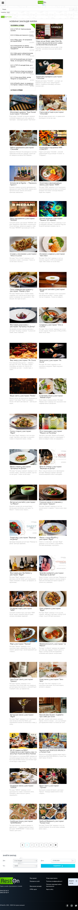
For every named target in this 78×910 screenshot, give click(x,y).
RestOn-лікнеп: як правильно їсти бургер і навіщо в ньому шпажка (22, 85)
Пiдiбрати (57, 866)
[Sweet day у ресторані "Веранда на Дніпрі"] (23, 528)
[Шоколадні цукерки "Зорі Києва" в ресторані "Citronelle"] (23, 102)
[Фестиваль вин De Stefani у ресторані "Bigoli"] (23, 563)
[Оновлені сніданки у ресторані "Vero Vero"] (53, 244)
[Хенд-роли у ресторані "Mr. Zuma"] (53, 350)
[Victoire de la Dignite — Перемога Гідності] (23, 173)
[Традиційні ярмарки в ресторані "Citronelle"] (49, 67)
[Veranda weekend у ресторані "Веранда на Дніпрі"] (53, 563)
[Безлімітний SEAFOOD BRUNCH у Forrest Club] (53, 740)
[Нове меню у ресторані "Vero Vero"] (53, 670)
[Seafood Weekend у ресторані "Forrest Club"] (53, 811)
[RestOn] (3, 17)
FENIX (8, 12)
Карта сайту (49, 889)
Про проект (33, 878)
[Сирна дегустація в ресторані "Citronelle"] (53, 102)
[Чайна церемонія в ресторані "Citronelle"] (23, 138)
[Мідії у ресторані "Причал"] (23, 634)
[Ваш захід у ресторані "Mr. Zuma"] (23, 350)
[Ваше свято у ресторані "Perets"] (23, 386)
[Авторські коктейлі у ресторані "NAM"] (53, 280)
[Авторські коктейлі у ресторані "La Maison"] (23, 492)
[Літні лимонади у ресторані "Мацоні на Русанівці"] (53, 421)
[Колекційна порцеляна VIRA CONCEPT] (53, 138)
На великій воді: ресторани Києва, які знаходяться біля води (22, 60)
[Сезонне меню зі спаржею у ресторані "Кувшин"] (53, 492)
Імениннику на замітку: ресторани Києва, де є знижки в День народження (22, 48)
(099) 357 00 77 (4, 892)
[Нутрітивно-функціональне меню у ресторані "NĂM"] (53, 173)
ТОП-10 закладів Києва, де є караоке (22, 66)
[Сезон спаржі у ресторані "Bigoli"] (23, 421)
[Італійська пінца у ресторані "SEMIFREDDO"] (23, 811)
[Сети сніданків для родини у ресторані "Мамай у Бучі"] (23, 280)
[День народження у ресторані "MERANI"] (23, 209)
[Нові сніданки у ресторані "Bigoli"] (53, 599)
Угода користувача (51, 878)
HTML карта (33, 889)
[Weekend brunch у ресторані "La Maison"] (53, 634)
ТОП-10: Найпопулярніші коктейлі (22, 30)
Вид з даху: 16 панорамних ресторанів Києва (22, 41)
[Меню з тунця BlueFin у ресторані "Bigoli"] (53, 528)
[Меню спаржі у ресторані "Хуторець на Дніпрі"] (23, 457)
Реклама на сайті (35, 881)
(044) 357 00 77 (4, 890)
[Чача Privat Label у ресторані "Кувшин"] (23, 670)
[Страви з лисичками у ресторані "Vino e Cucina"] (23, 244)
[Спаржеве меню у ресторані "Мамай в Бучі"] (53, 386)
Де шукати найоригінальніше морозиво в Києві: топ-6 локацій (22, 55)
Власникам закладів (35, 886)
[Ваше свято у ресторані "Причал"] (53, 776)
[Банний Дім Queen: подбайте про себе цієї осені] (53, 705)
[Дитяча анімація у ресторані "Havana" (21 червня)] (53, 209)
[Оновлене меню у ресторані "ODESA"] (23, 776)
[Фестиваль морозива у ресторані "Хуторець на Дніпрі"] (23, 315)
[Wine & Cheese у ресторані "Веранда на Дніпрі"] (53, 457)
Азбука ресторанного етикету (23, 35)
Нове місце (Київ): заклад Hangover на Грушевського (22, 79)
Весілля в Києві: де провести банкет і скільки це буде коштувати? (22, 73)
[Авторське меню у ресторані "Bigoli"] (23, 705)
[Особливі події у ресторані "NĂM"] (23, 599)
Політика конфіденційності (54, 881)
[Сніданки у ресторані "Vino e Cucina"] (53, 315)
